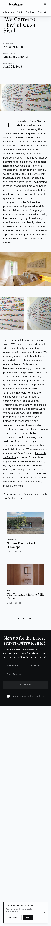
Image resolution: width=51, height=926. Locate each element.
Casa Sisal (36, 121)
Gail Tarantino (18, 190)
